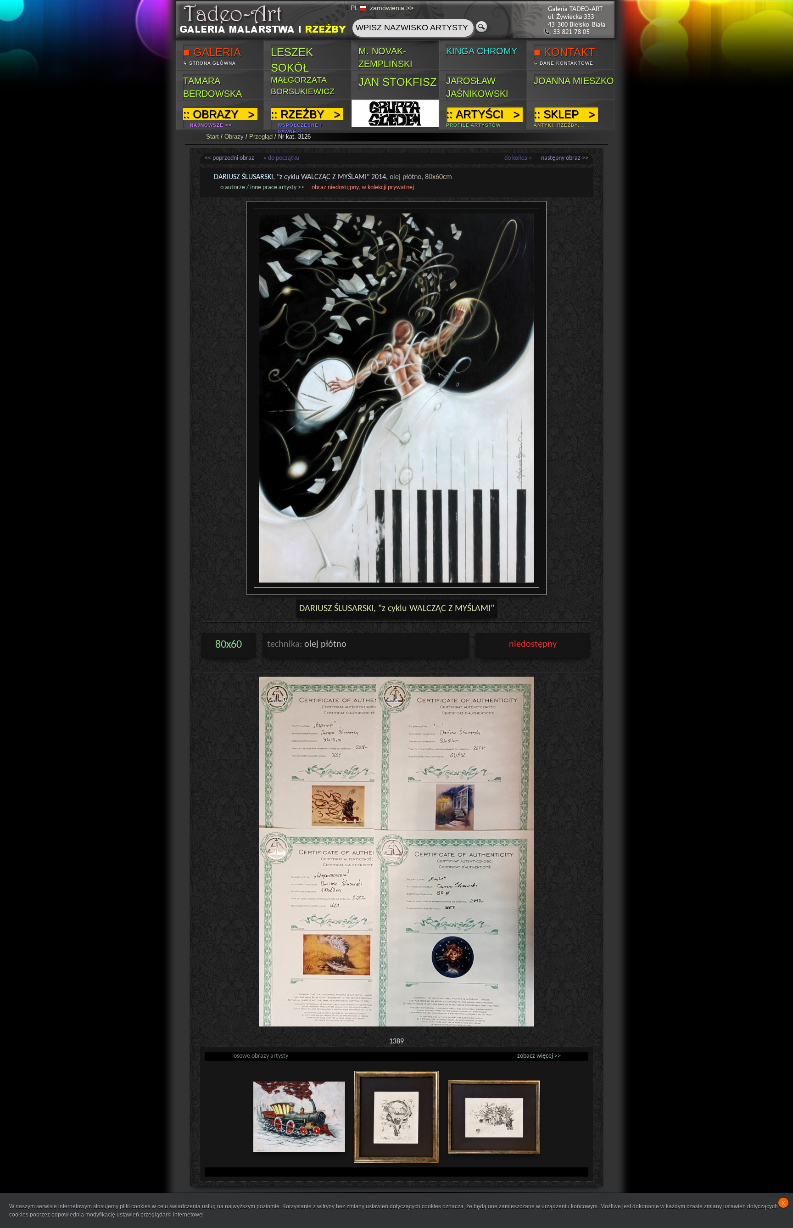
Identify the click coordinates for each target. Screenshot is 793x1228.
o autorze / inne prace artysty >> (262, 187)
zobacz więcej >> (539, 1056)
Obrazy (234, 136)
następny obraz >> (564, 158)
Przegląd (261, 136)
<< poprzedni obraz (229, 158)
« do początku (281, 158)
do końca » (518, 158)
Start (212, 136)
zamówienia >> (391, 7)
